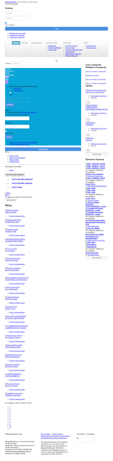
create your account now (28, 112)
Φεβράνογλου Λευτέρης (96, 240)
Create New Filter (43, 149)
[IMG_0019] (90, 192)
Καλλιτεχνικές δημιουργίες (95, 92)
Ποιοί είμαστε (92, 48)
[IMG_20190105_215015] (95, 168)
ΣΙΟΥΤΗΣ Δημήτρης (12, 357)
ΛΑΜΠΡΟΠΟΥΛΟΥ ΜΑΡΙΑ (15, 328)
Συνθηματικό (8, 123)
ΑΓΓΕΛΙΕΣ (67, 43)
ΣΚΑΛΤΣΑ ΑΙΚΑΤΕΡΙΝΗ (14, 318)
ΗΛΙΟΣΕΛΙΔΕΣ (51, 43)
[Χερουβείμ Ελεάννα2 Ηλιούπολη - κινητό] (97, 209)
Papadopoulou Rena (12, 222)
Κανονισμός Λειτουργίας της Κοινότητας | (55, 436)
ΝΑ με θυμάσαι (9, 133)
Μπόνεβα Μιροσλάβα (12, 347)
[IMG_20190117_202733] (95, 166)
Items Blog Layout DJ (73, 54)
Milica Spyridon (10, 212)
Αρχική (16, 43)
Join (88, 102)
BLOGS (25, 43)
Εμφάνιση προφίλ (11, 200)
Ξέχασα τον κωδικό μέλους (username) (23, 142)
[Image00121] (91, 244)
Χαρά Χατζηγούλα (11, 260)
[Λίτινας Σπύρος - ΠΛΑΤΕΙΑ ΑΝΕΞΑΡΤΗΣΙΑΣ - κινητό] (97, 204)
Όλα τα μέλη (14, 156)
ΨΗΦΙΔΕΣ (89, 125)
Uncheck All (18, 90)
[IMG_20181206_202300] (95, 164)
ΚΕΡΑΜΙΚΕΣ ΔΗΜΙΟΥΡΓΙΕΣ (97, 109)
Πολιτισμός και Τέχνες (99, 96)
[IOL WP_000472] (93, 228)
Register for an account (17, 33)
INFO (86, 43)
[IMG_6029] (90, 188)
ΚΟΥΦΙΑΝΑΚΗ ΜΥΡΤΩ (97, 186)
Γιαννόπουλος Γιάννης (13, 337)
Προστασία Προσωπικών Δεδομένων (54, 438)
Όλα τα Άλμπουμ (96, 257)
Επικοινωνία (91, 46)
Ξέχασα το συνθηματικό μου (19, 144)
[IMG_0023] (90, 190)
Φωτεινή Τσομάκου (12, 270)
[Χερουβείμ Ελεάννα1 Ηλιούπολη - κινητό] (97, 213)
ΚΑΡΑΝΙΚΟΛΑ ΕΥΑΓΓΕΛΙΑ (16, 280)
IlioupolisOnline (93, 226)
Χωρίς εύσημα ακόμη (17, 216)
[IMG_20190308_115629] (95, 178)
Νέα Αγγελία (69, 48)
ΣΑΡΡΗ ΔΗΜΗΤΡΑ (12, 376)
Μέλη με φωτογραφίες (17, 158)
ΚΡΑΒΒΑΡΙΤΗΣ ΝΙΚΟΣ (14, 241)
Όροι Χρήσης (45, 434)
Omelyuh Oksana (11, 299)
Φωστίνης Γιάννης (11, 386)
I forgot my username (16, 35)
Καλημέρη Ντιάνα (11, 366)
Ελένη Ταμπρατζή (11, 289)
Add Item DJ (69, 52)
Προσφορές (52, 50)
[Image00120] (91, 247)
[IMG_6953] (90, 242)
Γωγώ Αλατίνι (10, 251)
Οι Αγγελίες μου (71, 46)
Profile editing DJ (71, 56)
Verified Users (14, 162)
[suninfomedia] (85, 439)
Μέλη (11, 94)
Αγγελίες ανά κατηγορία (73, 50)
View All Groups (96, 154)
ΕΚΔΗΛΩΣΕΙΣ (36, 43)
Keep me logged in (10, 25)
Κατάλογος (52, 46)
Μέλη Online (14, 160)
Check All (17, 88)
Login (56, 28)
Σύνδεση (9, 137)
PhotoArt (89, 140)
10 (10, 426)
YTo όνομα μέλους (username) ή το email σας (17, 114)
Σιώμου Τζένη (10, 309)
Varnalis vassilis (10, 231)
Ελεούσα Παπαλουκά (95, 176)
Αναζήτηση (8, 63)
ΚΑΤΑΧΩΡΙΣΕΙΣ (54, 48)
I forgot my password (16, 37)
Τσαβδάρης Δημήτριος (13, 395)
